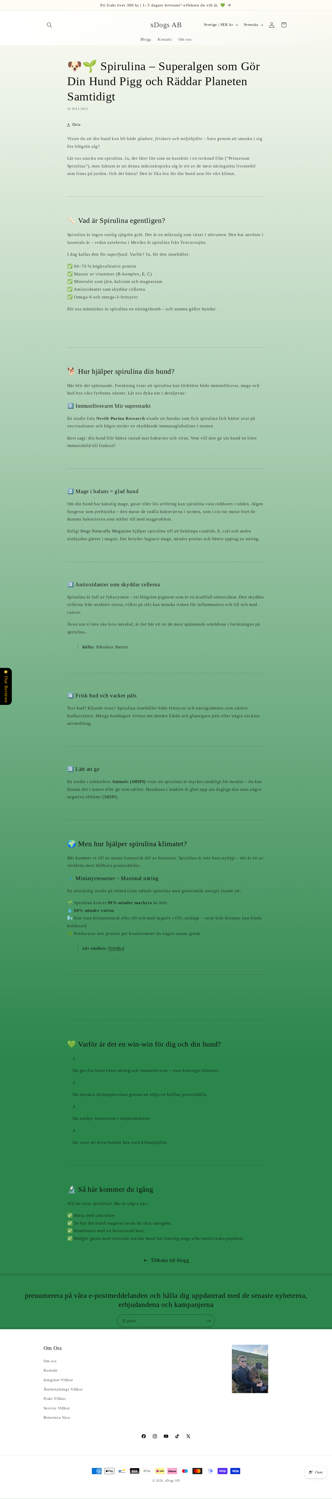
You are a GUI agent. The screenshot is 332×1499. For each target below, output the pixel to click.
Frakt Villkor (55, 1398)
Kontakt (51, 1370)
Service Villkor (57, 1408)
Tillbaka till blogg (170, 1260)
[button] (50, 25)
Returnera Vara (57, 1417)
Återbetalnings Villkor (63, 1389)
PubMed (116, 948)
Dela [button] (76, 124)
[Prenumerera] (209, 1320)
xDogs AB (172, 1480)
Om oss (50, 1361)
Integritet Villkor (58, 1380)
